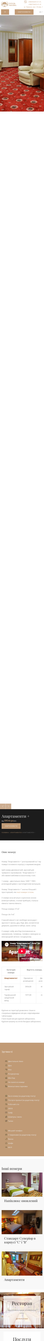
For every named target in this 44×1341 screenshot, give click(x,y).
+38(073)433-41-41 (34, 4)
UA (40, 12)
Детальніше (22, 1319)
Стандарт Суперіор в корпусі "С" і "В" (20, 1240)
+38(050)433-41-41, (35, 2)
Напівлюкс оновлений (21, 1201)
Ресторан (22, 1303)
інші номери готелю (25, 892)
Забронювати (24, 12)
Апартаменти (14, 1279)
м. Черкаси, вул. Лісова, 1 (33, 7)
